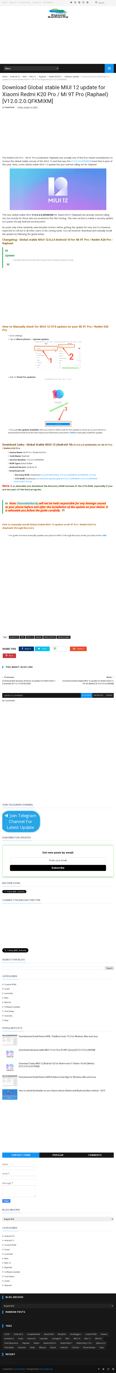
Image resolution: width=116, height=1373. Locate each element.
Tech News (9, 1011)
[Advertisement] (58, 40)
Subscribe (58, 867)
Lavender (8, 993)
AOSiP (7, 1334)
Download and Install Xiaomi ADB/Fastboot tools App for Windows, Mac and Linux (57, 1077)
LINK (104, 535)
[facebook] (98, 1369)
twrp (6, 1020)
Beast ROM (49, 1334)
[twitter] (71, 2)
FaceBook (49, 2)
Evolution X (9, 1338)
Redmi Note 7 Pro (84, 1343)
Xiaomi (53, 1347)
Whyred (8, 1285)
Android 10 (15, 76)
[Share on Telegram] (60, 649)
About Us (13, 2)
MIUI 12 (33, 76)
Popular (58, 1155)
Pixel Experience (11, 1343)
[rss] (75, 2)
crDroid (75, 1347)
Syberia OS (100, 1343)
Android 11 (9, 1240)
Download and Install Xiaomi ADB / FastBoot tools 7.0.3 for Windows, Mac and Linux (58, 1036)
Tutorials (8, 1015)
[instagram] (83, 2)
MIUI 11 (87, 1338)
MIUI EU (7, 1002)
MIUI (25, 76)
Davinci (104, 1334)
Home (4, 2)
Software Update (71, 76)
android (64, 1347)
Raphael (42, 76)
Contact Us (36, 2)
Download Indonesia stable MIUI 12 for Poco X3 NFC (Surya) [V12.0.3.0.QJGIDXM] (57, 1050)
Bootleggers (75, 1334)
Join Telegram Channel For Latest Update (21, 821)
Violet (7, 1281)
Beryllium (62, 1334)
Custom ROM (10, 984)
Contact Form (21, 1155)
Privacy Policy (24, 2)
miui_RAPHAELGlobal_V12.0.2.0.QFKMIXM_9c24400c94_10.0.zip (68, 474)
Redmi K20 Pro (55, 76)
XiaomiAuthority (27, 503)
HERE (72, 432)
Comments (95, 1155)
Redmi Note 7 (66, 1343)
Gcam (7, 988)
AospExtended (33, 1334)
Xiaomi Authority (45, 1369)
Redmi (36, 1343)
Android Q (18, 1334)
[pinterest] (79, 2)
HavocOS (31, 1338)
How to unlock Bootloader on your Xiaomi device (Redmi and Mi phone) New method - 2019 (62, 1090)
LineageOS (56, 1338)
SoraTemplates (18, 1369)
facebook (98, 695)
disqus (109, 695)
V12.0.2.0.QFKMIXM (81, 161)
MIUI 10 (77, 1338)
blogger (86, 695)
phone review (89, 1347)
